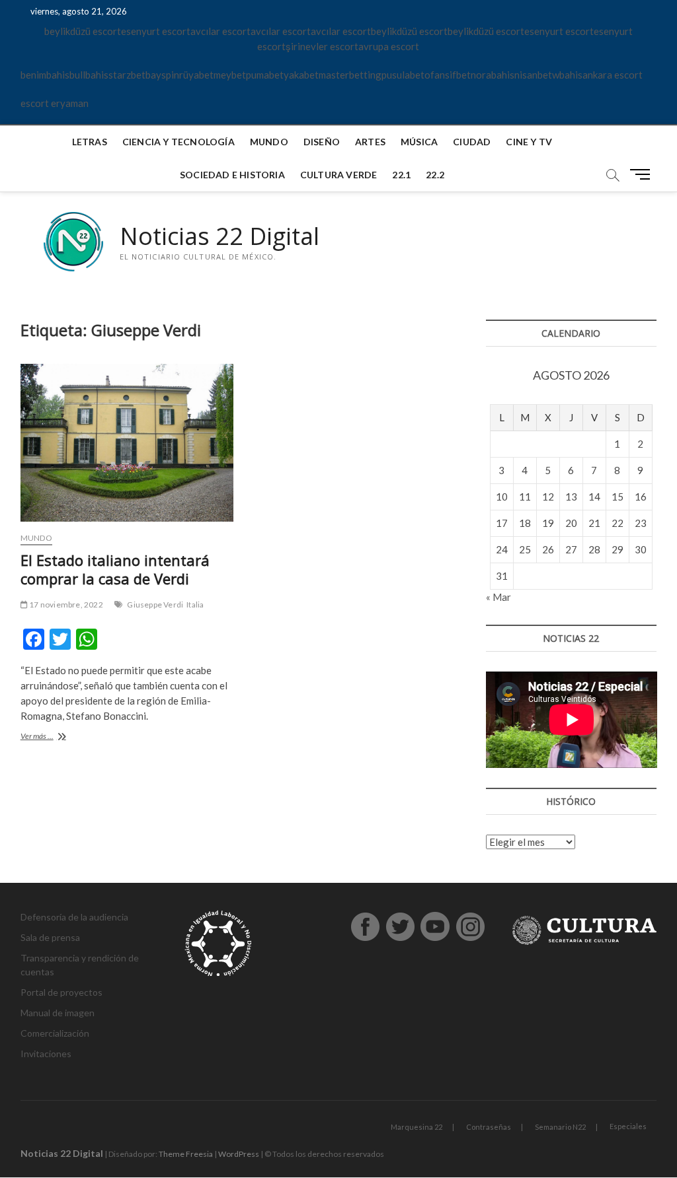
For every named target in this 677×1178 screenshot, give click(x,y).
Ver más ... (51, 737)
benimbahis (44, 75)
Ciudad (472, 141)
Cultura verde (339, 174)
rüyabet (196, 75)
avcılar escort (220, 31)
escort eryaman (54, 103)
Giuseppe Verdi (155, 604)
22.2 (435, 174)
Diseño (321, 141)
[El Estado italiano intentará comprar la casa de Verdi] (126, 443)
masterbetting (350, 75)
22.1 (401, 174)
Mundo (269, 141)
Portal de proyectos (61, 992)
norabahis (492, 75)
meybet (230, 75)
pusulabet (402, 75)
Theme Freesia (186, 1154)
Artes (370, 141)
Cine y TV (529, 141)
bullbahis (88, 75)
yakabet (301, 75)
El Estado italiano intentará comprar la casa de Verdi (115, 569)
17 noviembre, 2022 (65, 604)
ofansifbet (447, 75)
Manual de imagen (57, 1012)
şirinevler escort (322, 46)
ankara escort (612, 75)
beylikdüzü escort (82, 31)
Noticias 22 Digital (219, 236)
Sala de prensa (50, 937)
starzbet (126, 75)
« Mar (498, 597)
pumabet (265, 75)
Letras (89, 141)
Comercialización (54, 1033)
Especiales (628, 1126)
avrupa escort (388, 46)
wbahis (567, 75)
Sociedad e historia (232, 174)
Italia (195, 604)
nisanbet (533, 75)
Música (419, 141)
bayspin (162, 75)
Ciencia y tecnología (178, 141)
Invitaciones (45, 1053)
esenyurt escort (155, 31)
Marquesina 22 (416, 1127)
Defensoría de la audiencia (74, 916)
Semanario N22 (560, 1127)
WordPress (238, 1154)
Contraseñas (488, 1127)
